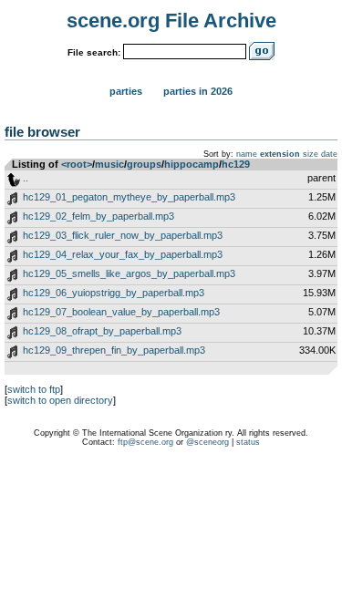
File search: (93, 52)
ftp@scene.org (145, 442)
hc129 (236, 164)
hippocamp (191, 164)
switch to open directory (60, 400)
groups (144, 164)
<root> (76, 164)
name (246, 154)
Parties (125, 91)
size (310, 154)
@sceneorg (207, 442)
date (329, 154)
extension (280, 154)
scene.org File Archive (171, 20)
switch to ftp (33, 389)
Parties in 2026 (198, 91)
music (109, 164)
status (248, 442)
